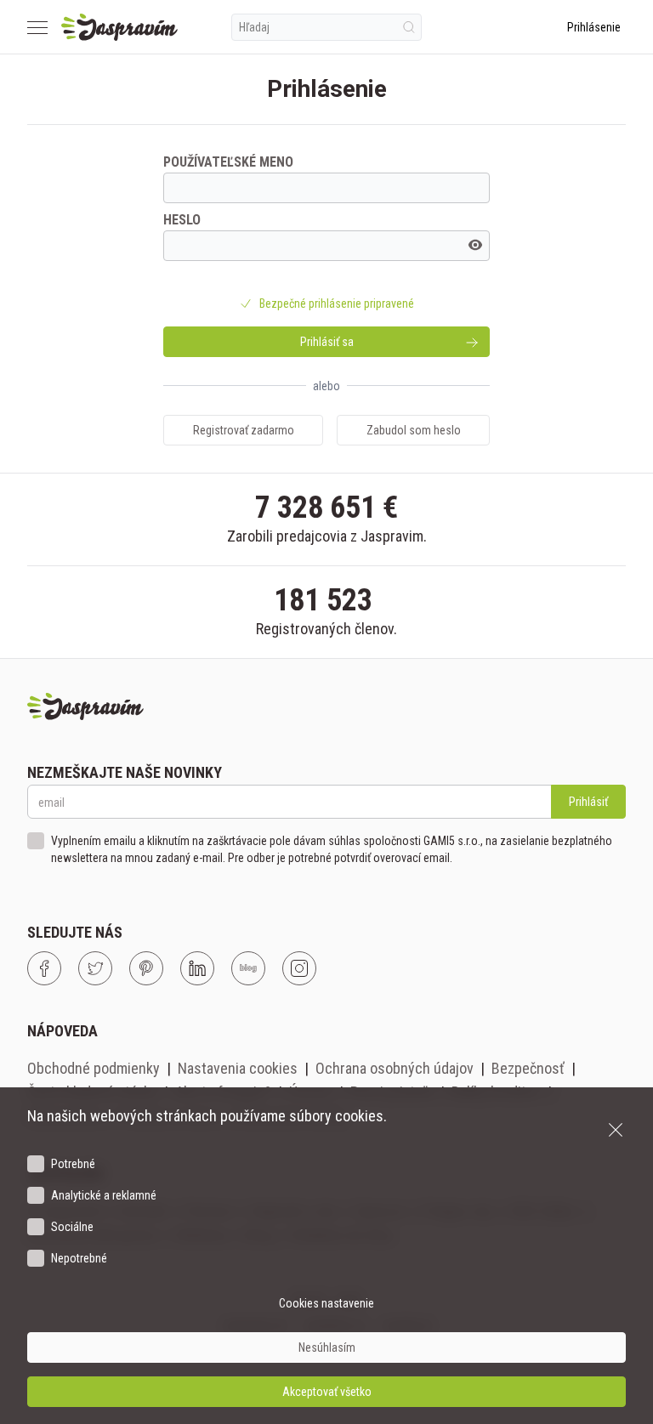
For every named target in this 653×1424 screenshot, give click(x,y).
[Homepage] (119, 27)
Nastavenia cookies (238, 1068)
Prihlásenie (594, 27)
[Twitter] (95, 968)
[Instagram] (299, 968)
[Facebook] (44, 968)
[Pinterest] (146, 968)
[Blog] (248, 968)
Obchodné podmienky (93, 1068)
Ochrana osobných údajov (394, 1068)
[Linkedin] (197, 968)
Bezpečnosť (528, 1068)
